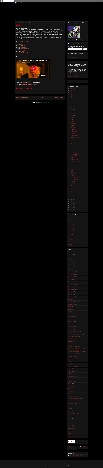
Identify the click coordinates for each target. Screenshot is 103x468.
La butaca (70, 239)
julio (72, 115)
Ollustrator (54, 465)
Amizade (70, 254)
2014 (71, 109)
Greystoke (73, 127)
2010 (71, 203)
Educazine (70, 234)
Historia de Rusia (72, 358)
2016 (71, 105)
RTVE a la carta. (24, 45)
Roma (69, 408)
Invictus (72, 133)
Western (70, 433)
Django (72, 185)
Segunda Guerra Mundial (74, 413)
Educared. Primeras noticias (75, 232)
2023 (71, 90)
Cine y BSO (71, 227)
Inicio (41, 97)
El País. (22, 51)
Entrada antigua (59, 97)
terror (69, 423)
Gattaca (73, 173)
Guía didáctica (19, 44)
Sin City (72, 183)
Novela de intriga (72, 396)
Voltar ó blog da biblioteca (74, 81)
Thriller (70, 425)
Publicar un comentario (23, 91)
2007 (71, 209)
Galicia (69, 344)
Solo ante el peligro (75, 148)
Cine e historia (71, 224)
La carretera (74, 141)
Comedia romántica (73, 301)
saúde (69, 411)
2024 (71, 88)
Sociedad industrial (72, 421)
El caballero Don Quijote (76, 177)
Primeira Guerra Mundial (74, 398)
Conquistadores (72, 304)
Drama (69, 319)
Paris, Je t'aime (74, 179)
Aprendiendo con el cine (74, 217)
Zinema (70, 244)
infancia (70, 368)
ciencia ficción (71, 271)
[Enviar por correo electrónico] (34, 82)
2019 (71, 98)
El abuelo (73, 175)
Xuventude (70, 435)
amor (69, 257)
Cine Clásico (71, 222)
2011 (71, 201)
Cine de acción (71, 281)
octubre (73, 111)
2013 (71, 197)
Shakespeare (71, 416)
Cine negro (71, 294)
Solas (72, 165)
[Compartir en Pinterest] (39, 82)
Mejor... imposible (75, 137)
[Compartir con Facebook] (38, 82)
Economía (70, 329)
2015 (71, 107)
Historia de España (72, 353)
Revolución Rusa (72, 406)
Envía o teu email (72, 57)
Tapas (72, 157)
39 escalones (74, 146)
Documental (71, 316)
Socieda (70, 418)
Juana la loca (74, 189)
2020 (71, 96)
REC (72, 171)
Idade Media (71, 363)
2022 (71, 92)
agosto (73, 113)
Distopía (70, 311)
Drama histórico (72, 324)
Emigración (71, 339)
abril (72, 119)
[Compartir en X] (36, 82)
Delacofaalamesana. (25, 48)
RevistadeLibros (38, 50)
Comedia (70, 299)
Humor (69, 361)
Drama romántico (72, 326)
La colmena (73, 181)
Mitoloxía (70, 386)
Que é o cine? (71, 241)
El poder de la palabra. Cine (75, 237)
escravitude (71, 341)
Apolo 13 (73, 139)
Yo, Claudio (73, 167)
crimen (69, 306)
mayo (72, 117)
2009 (71, 205)
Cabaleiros (70, 266)
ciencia (70, 269)
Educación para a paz (73, 336)
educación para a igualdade (75, 334)
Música (70, 388)
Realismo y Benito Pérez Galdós (23, 52)
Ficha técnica (19, 43)
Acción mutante (74, 150)
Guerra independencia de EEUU (76, 351)
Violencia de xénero (73, 430)
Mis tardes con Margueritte (74, 155)
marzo (72, 121)
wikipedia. (26, 41)
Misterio (70, 383)
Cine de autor (71, 284)
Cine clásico (71, 279)
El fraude (73, 129)
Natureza (70, 393)
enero (72, 125)
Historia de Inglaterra (73, 356)
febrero (73, 123)
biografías (70, 264)
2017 (71, 103)
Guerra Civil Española (73, 346)
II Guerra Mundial (72, 366)
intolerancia (71, 371)
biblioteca (20, 41)
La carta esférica (75, 194)
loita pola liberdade (72, 376)
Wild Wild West (74, 159)
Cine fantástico (71, 286)
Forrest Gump (74, 187)
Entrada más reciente (22, 97)
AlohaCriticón (23, 47)
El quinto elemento (75, 143)
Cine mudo (70, 291)
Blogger (68, 465)
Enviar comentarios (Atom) (43, 102)
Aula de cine (71, 219)
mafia (69, 378)
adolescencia (71, 252)
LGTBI (69, 373)
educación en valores (32, 84)
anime (69, 259)
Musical (70, 391)
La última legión (74, 131)
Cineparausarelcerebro (27, 50)
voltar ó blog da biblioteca (71, 447)
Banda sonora (19, 54)
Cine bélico (71, 276)
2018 (71, 101)
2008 (71, 207)
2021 (71, 94)
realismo (70, 401)
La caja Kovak (74, 152)
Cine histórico (71, 289)
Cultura (70, 309)
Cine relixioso (71, 296)
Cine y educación (72, 229)
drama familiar (24, 84)
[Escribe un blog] (35, 82)
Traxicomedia (71, 428)
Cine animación (72, 274)
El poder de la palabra (73, 76)
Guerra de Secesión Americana (75, 348)
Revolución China (72, 403)
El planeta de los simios (76, 191)
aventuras (70, 262)
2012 (71, 199)
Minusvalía (70, 381)
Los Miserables (74, 135)
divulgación (71, 314)
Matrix (72, 169)
